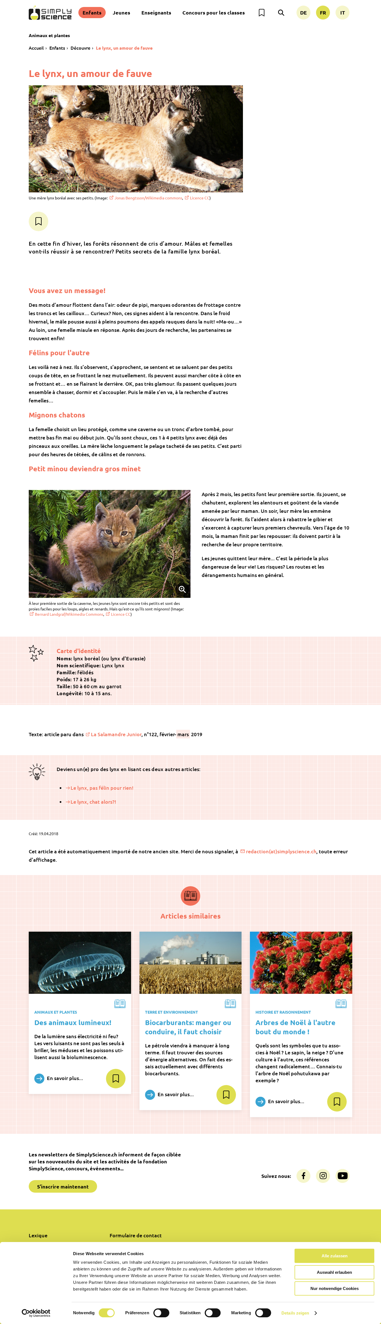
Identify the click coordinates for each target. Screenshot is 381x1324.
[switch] (161, 1312)
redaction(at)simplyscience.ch (281, 851)
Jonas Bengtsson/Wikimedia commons (148, 197)
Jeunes (121, 12)
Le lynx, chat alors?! (93, 801)
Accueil (36, 48)
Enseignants (156, 12)
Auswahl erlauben (334, 1272)
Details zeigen (295, 1313)
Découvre (80, 48)
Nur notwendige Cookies (334, 1288)
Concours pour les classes (213, 12)
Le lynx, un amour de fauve (124, 48)
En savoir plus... (64, 1078)
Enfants (92, 12)
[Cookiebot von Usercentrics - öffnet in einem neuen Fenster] (36, 1313)
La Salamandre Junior (116, 734)
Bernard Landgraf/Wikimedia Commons (69, 614)
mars (183, 734)
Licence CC (199, 197)
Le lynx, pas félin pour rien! (102, 787)
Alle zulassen (335, 1255)
